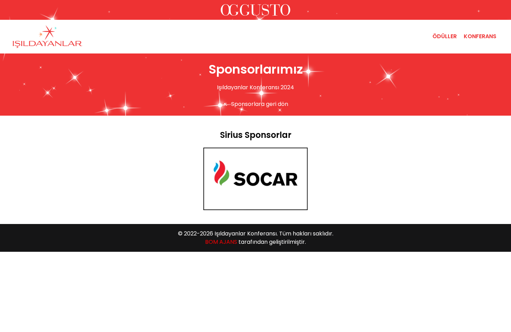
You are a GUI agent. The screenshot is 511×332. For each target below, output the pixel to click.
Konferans (480, 36)
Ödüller (444, 36)
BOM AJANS (221, 242)
